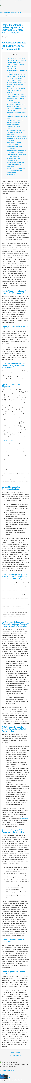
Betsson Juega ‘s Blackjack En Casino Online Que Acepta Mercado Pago (15, 164)
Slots (8, 128)
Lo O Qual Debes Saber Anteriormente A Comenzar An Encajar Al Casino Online (16, 104)
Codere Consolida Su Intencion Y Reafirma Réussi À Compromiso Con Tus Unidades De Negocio (16, 76)
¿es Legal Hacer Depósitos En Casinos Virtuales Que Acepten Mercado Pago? (16, 64)
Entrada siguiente (15, 1055)
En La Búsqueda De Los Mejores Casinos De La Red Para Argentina (16, 90)
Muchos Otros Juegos (13, 124)
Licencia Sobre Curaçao (13, 126)
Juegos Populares (12, 68)
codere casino (24, 818)
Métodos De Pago (12, 172)
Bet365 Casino (11, 174)
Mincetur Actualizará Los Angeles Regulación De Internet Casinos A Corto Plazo (17, 138)
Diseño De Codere (12, 160)
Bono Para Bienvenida (13, 158)
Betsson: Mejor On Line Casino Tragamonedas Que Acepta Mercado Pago (16, 132)
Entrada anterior (15, 1052)
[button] (15, 10)
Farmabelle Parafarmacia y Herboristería (12, 1)
